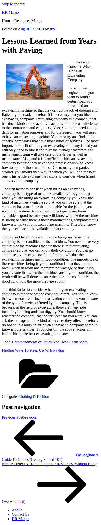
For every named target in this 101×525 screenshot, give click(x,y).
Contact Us (20, 514)
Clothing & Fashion (33, 396)
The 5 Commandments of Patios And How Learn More (45, 342)
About (17, 510)
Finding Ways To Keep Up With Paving (33, 350)
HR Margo (10, 12)
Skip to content (13, 4)
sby (52, 29)
